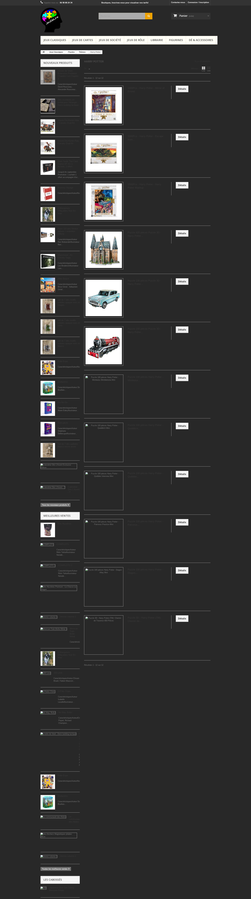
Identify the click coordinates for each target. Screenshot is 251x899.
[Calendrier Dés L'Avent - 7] (53, 487)
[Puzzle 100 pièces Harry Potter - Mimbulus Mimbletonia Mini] (104, 394)
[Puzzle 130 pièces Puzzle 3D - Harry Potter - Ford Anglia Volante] (104, 298)
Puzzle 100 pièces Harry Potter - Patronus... (145, 523)
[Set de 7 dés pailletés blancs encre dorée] (48, 450)
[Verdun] (48, 235)
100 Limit (58, 672)
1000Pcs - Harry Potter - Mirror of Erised (146, 90)
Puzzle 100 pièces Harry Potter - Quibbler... (145, 475)
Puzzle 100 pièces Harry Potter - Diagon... (145, 571)
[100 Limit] (46, 673)
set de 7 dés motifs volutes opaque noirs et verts (69, 323)
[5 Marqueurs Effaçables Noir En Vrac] (48, 214)
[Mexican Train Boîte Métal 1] (54, 629)
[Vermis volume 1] (49, 617)
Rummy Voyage (65, 187)
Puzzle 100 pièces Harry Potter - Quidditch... (145, 427)
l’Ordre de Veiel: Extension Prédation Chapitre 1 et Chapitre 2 (68, 75)
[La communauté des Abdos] (53, 817)
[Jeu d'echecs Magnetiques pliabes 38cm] (59, 835)
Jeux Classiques (54, 40)
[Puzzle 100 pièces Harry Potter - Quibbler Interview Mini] (104, 490)
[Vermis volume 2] (49, 856)
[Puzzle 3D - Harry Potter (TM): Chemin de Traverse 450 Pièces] (104, 635)
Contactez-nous (178, 2)
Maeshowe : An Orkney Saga (65, 256)
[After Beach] (48, 285)
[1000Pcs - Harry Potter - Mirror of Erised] (104, 105)
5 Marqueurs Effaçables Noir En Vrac (67, 211)
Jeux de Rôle (136, 40)
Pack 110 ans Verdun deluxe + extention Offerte (68, 231)
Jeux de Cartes (82, 40)
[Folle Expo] (48, 367)
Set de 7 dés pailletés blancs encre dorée (68, 445)
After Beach (63, 278)
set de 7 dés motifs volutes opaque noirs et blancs (69, 343)
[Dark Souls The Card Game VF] (48, 167)
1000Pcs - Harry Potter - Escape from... (145, 138)
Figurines (176, 40)
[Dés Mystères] (48, 530)
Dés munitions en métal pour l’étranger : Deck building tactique (68, 102)
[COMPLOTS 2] (48, 565)
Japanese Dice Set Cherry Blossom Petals (61, 888)
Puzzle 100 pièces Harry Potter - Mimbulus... (145, 379)
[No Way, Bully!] (48, 712)
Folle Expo (63, 361)
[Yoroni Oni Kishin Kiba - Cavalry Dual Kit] (48, 126)
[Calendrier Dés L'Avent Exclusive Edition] (59, 466)
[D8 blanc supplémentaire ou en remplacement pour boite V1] (48, 106)
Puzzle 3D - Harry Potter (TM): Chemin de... (144, 619)
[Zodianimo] (48, 388)
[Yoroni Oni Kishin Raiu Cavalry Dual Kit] (48, 147)
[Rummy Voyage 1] (48, 194)
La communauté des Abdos (75, 819)
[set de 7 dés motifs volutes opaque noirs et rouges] (48, 306)
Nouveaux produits (57, 63)
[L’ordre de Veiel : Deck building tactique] (58, 733)
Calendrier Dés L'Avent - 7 (73, 489)
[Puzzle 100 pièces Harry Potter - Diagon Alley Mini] (104, 587)
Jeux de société (110, 40)
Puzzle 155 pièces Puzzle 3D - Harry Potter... (144, 330)
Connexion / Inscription (198, 2)
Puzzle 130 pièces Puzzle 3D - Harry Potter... (144, 282)
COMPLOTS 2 (65, 565)
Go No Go (63, 402)
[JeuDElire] (67, 20)
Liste (208, 71)
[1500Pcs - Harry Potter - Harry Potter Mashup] (104, 201)
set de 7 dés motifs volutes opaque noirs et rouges (69, 302)
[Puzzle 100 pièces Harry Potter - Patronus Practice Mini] (104, 538)
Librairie (157, 40)
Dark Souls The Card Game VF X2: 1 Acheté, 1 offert (68, 164)
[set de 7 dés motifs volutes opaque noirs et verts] (48, 326)
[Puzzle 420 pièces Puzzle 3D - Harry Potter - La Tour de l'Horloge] (104, 250)
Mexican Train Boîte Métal (74, 632)
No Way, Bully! (65, 712)
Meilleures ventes (56, 515)
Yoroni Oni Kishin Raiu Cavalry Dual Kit (68, 142)
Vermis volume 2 (68, 856)
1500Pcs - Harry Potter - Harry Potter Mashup (144, 186)
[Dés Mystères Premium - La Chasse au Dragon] (59, 588)
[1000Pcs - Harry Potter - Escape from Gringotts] (104, 153)
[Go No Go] (48, 408)
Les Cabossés (52, 879)
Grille (203, 71)
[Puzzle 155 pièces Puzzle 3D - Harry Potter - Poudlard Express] (104, 346)
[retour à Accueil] (43, 52)
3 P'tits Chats (64, 691)
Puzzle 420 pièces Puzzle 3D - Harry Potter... (144, 234)
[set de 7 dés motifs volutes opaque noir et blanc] (48, 347)
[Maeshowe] (48, 261)
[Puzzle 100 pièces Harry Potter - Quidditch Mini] (104, 442)
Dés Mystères (64, 523)
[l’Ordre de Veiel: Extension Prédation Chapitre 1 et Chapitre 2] (48, 77)
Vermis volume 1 (68, 616)
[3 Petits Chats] (48, 691)
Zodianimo (63, 382)
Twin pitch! (63, 423)
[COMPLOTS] (47, 544)
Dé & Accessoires (201, 40)
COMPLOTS (63, 544)
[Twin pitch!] (48, 429)
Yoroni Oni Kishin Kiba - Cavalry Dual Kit (68, 121)
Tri (85, 68)
